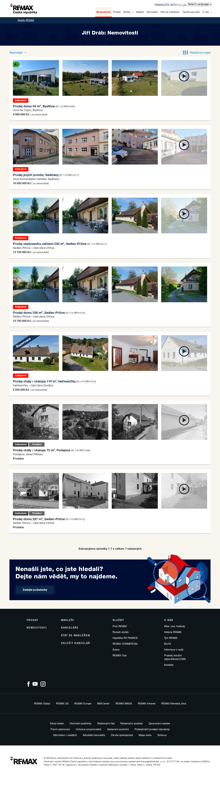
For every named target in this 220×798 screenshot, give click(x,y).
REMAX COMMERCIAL (125, 644)
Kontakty (169, 665)
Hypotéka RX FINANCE (125, 638)
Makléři (140, 12)
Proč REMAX (120, 626)
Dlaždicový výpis (200, 53)
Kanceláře (152, 12)
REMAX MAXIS (124, 704)
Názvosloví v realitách (65, 735)
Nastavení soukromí (118, 729)
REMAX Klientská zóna (173, 704)
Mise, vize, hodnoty (174, 626)
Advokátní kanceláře (94, 735)
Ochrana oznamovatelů (88, 729)
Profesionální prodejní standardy (152, 729)
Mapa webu (145, 735)
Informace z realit (173, 650)
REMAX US (62, 704)
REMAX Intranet (146, 704)
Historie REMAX (173, 632)
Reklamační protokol (131, 723)
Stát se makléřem (170, 12)
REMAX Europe (82, 704)
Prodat (116, 12)
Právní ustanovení (60, 729)
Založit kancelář (191, 12)
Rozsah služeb (121, 632)
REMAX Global (42, 704)
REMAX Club (120, 655)
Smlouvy (162, 735)
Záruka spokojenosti (122, 735)
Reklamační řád (105, 723)
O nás (205, 12)
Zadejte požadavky (35, 589)
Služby (126, 12)
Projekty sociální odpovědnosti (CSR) (175, 657)
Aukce (116, 650)
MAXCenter (103, 704)
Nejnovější (16, 53)
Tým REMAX (171, 638)
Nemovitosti (103, 12)
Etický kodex (57, 723)
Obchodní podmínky (80, 723)
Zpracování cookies (159, 723)
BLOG (167, 644)
